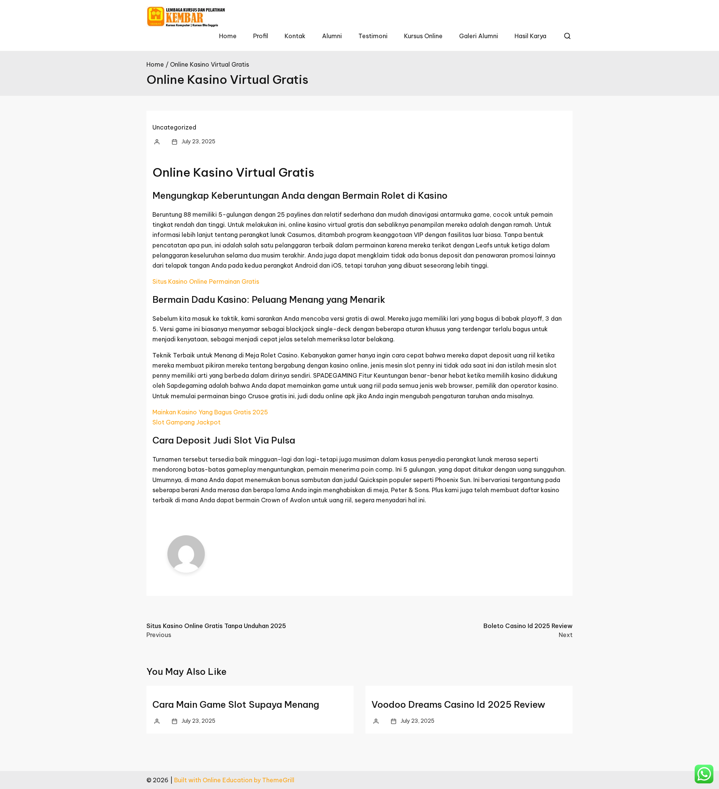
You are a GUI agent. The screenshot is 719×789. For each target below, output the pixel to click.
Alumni (332, 36)
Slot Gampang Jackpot (186, 422)
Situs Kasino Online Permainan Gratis (205, 281)
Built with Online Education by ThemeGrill (234, 780)
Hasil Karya (530, 36)
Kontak (295, 36)
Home (228, 36)
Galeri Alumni (478, 36)
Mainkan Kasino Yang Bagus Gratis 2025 (210, 412)
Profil (260, 36)
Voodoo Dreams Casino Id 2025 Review (458, 704)
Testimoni (373, 36)
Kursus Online (423, 36)
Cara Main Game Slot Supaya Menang (235, 704)
